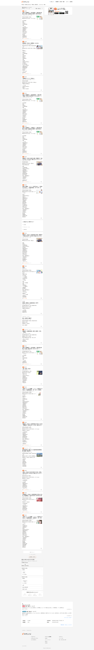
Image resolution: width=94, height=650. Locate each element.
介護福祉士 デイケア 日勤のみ (28, 78)
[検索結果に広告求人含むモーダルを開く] (24, 8)
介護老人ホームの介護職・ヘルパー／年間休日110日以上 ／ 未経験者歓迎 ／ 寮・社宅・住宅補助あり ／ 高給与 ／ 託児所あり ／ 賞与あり (32, 390)
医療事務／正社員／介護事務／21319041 (30, 43)
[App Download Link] (56, 13)
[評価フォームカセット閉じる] (42, 592)
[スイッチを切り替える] (29, 8)
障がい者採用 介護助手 (26, 318)
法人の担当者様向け (33, 639)
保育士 (23, 267)
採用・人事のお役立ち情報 (62, 639)
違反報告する (70, 609)
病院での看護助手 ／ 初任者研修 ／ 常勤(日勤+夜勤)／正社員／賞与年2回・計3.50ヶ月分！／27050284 (32, 348)
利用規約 (46, 638)
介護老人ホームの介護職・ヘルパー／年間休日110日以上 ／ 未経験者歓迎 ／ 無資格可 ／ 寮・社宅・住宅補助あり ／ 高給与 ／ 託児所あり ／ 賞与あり (32, 518)
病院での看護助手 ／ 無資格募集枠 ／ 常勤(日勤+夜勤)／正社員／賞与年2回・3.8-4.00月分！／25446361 (31, 96)
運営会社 (46, 641)
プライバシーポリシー (48, 639)
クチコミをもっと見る (67, 617)
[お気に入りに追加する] (41, 38)
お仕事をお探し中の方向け (34, 638)
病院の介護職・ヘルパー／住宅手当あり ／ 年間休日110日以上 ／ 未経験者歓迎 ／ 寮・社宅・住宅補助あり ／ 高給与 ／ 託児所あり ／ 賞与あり (32, 187)
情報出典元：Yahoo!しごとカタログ (66, 624)
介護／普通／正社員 (26, 368)
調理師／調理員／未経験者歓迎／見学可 (30, 302)
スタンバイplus (61, 638)
